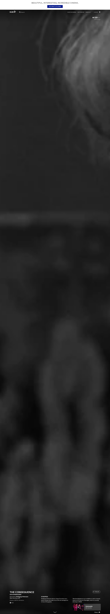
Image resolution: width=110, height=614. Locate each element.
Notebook (81, 12)
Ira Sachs (89, 608)
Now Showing (71, 12)
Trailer (97, 591)
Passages (89, 606)
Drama (11, 600)
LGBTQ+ (16, 600)
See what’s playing (55, 6)
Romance (21, 600)
